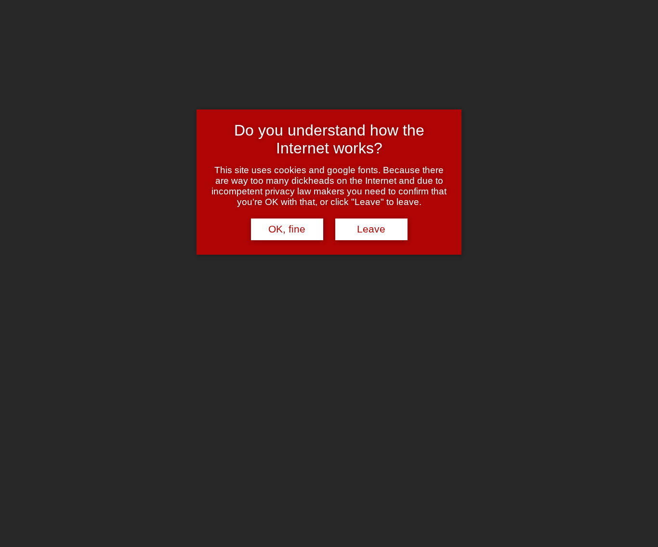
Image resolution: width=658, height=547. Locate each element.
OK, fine (286, 229)
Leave (371, 229)
